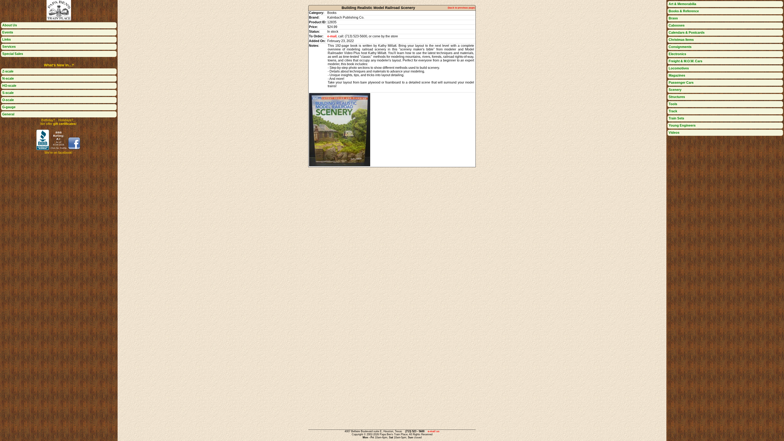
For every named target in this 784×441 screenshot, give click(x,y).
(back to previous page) (461, 7)
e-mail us (433, 431)
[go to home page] (59, 19)
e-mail (331, 36)
